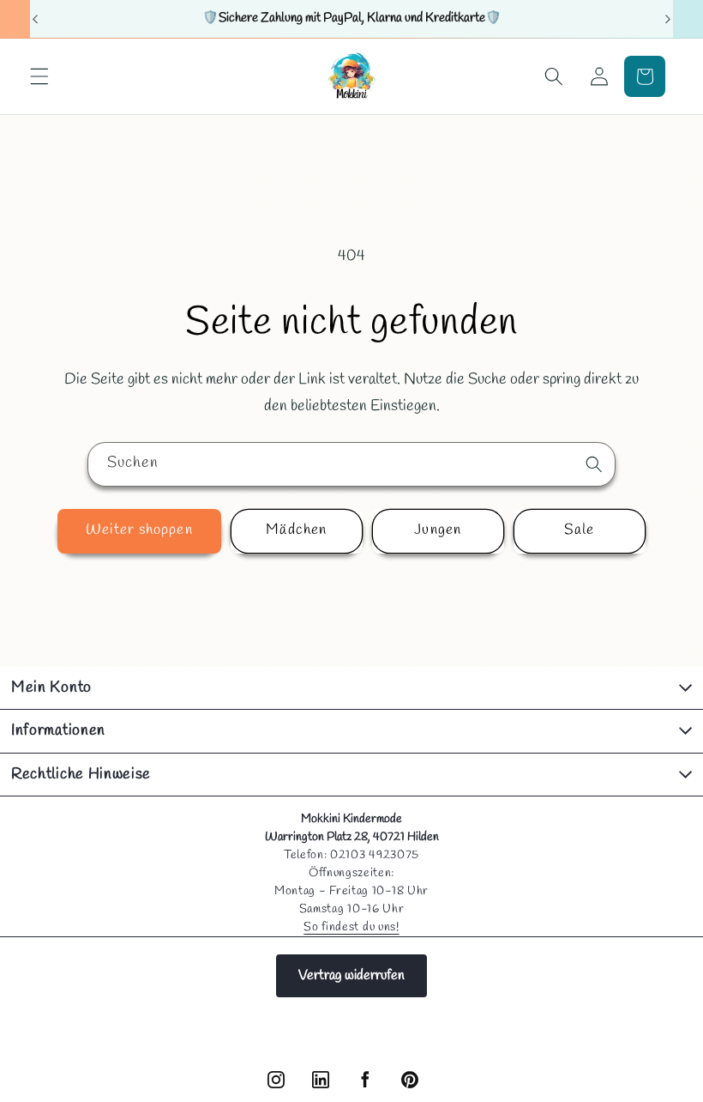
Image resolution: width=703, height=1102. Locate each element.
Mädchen (296, 530)
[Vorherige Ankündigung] (35, 19)
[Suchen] (594, 463)
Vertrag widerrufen (351, 975)
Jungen (437, 530)
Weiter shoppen (139, 530)
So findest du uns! (351, 927)
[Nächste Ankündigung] (668, 19)
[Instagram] (276, 1079)
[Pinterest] (409, 1079)
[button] (39, 76)
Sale (579, 530)
